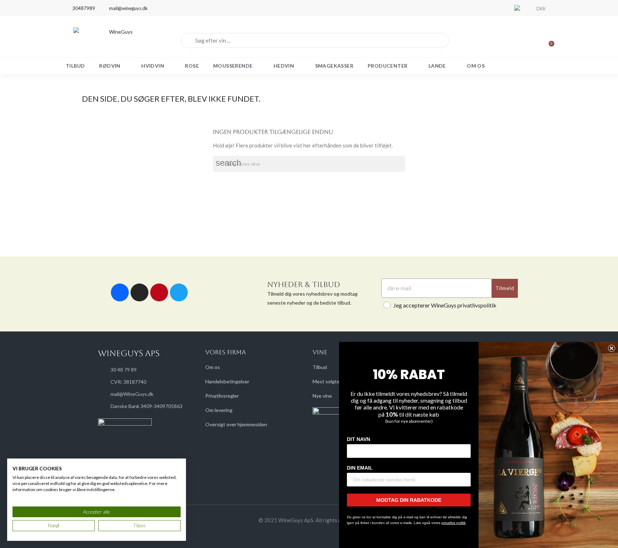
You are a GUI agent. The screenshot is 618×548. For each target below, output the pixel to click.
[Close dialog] (611, 348)
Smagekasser (334, 66)
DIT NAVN (358, 439)
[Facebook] (120, 292)
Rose (192, 66)
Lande (437, 66)
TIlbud (75, 66)
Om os (476, 66)
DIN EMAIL (360, 468)
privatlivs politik (453, 523)
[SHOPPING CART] (548, 40)
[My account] (523, 40)
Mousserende (232, 66)
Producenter (387, 66)
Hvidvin (152, 66)
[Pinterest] (159, 292)
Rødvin (109, 66)
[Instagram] (139, 292)
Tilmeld (504, 288)
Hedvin (284, 66)
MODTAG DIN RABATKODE (408, 500)
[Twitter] (179, 292)
